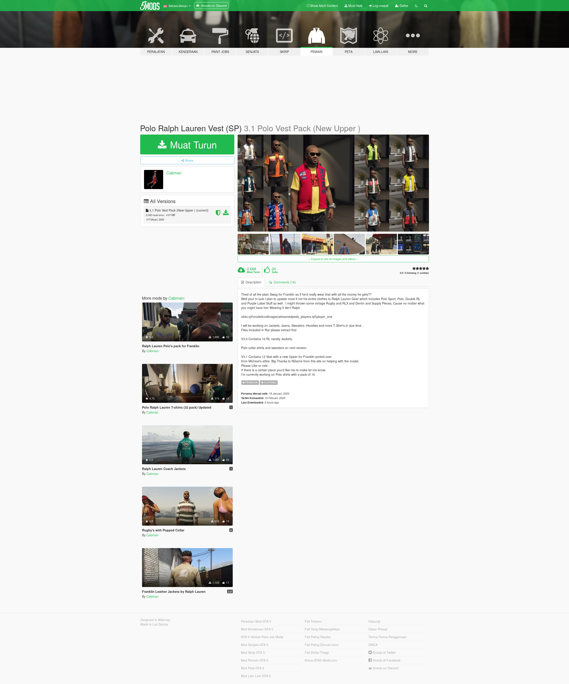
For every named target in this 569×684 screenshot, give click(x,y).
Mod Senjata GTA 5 (254, 644)
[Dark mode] (416, 5)
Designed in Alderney (155, 619)
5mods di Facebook (386, 660)
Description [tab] (252, 282)
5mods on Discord (385, 668)
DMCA (373, 644)
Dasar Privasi (378, 629)
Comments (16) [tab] (284, 282)
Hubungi (374, 621)
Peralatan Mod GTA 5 (256, 621)
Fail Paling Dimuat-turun (322, 644)
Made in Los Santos (154, 624)
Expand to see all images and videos (333, 259)
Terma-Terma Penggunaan (388, 637)
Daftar (403, 5)
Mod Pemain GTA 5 (254, 660)
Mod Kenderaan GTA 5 (257, 629)
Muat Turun (192, 144)
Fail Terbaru (313, 621)
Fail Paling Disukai (318, 637)
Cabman (174, 173)
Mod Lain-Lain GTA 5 (256, 676)
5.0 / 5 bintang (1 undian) (414, 273)
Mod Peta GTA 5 (252, 668)
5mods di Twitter (384, 652)
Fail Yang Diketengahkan (322, 629)
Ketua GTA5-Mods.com (321, 660)
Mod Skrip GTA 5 (253, 652)
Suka (275, 272)
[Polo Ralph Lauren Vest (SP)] (333, 183)
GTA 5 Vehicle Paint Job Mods (262, 637)
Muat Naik (355, 5)
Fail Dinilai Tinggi (317, 652)
